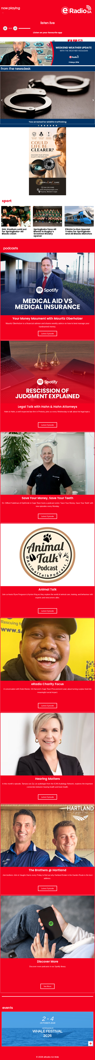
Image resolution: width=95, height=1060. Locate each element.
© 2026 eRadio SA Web (47, 1057)
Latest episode (47, 333)
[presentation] (2, 100)
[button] (38, 125)
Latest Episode (47, 516)
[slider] (24, 28)
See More (47, 986)
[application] (47, 28)
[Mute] (15, 28)
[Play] (5, 28)
